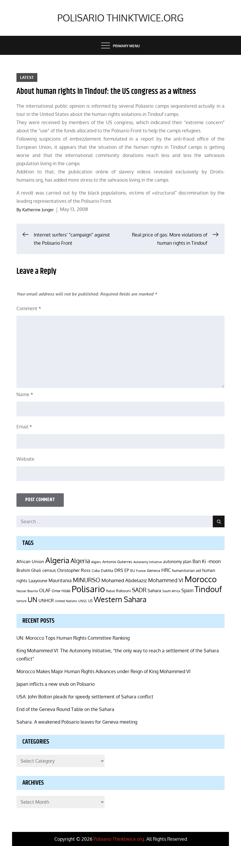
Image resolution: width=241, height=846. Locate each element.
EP (126, 570)
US (90, 601)
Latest (27, 77)
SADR (139, 590)
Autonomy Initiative (147, 562)
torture (21, 601)
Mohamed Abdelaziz (124, 580)
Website (25, 459)
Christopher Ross (74, 570)
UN (32, 599)
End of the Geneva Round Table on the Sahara (65, 709)
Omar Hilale (61, 591)
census (49, 570)
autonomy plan (177, 561)
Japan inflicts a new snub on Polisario (55, 684)
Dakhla (107, 570)
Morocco (201, 579)
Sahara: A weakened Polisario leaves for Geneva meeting (76, 722)
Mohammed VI (165, 580)
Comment (28, 308)
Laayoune (38, 580)
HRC (166, 570)
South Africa (171, 591)
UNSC (82, 601)
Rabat (110, 591)
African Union (30, 561)
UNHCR (46, 600)
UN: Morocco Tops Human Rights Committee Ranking (73, 638)
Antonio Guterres (117, 561)
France (141, 571)
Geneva (153, 570)
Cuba (96, 570)
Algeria (57, 560)
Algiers (96, 562)
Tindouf (208, 589)
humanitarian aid (186, 570)
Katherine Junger (38, 209)
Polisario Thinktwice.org (120, 18)
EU (132, 570)
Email (24, 427)
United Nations (66, 601)
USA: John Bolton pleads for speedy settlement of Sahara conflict (84, 697)
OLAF (45, 590)
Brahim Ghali (28, 570)
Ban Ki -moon (207, 561)
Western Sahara (120, 599)
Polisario (88, 588)
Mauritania (60, 580)
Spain (187, 590)
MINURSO (86, 580)
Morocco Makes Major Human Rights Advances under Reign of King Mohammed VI (103, 671)
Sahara (154, 590)
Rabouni (123, 590)
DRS (118, 570)
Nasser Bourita (27, 591)
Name (24, 394)
